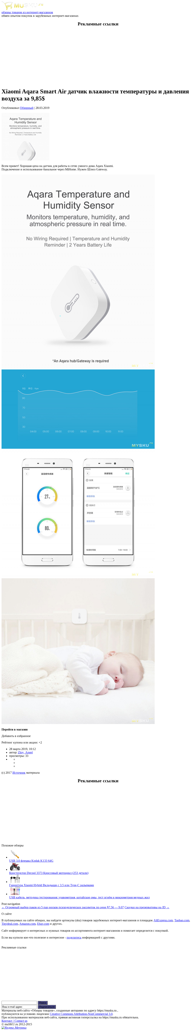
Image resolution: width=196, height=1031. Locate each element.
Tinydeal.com (10, 923)
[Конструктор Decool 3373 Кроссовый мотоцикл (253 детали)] (15, 869)
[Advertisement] (98, 57)
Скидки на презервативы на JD (147, 907)
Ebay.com (43, 923)
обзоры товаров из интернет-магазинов (27, 12)
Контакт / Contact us (14, 1020)
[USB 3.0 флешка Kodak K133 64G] (15, 857)
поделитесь (74, 937)
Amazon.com (27, 923)
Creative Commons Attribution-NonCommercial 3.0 (81, 1014)
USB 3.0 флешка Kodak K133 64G (31, 860)
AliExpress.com (163, 920)
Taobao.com (181, 920)
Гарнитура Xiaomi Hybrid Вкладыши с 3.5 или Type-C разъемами (51, 885)
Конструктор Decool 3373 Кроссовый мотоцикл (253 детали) (48, 873)
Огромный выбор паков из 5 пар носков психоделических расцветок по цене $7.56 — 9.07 (63, 907)
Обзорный (26, 107)
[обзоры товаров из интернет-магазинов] (22, 9)
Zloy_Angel (25, 752)
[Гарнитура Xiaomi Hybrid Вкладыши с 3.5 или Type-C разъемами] (15, 881)
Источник (18, 772)
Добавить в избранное (16, 736)
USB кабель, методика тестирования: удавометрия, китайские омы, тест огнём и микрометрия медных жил (79, 897)
